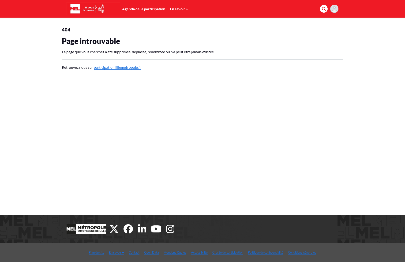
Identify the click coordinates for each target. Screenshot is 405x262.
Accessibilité (199, 252)
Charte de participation (227, 252)
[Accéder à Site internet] (86, 229)
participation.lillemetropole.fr (117, 67)
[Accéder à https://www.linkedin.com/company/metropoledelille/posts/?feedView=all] (142, 229)
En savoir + (179, 9)
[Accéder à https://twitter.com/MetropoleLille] (114, 229)
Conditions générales (302, 252)
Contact (134, 252)
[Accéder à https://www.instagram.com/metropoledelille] (170, 229)
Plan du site (96, 252)
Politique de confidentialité (265, 252)
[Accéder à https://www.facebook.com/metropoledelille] (128, 229)
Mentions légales (175, 252)
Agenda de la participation (143, 9)
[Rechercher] (324, 9)
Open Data (151, 252)
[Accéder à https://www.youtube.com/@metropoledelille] (156, 229)
